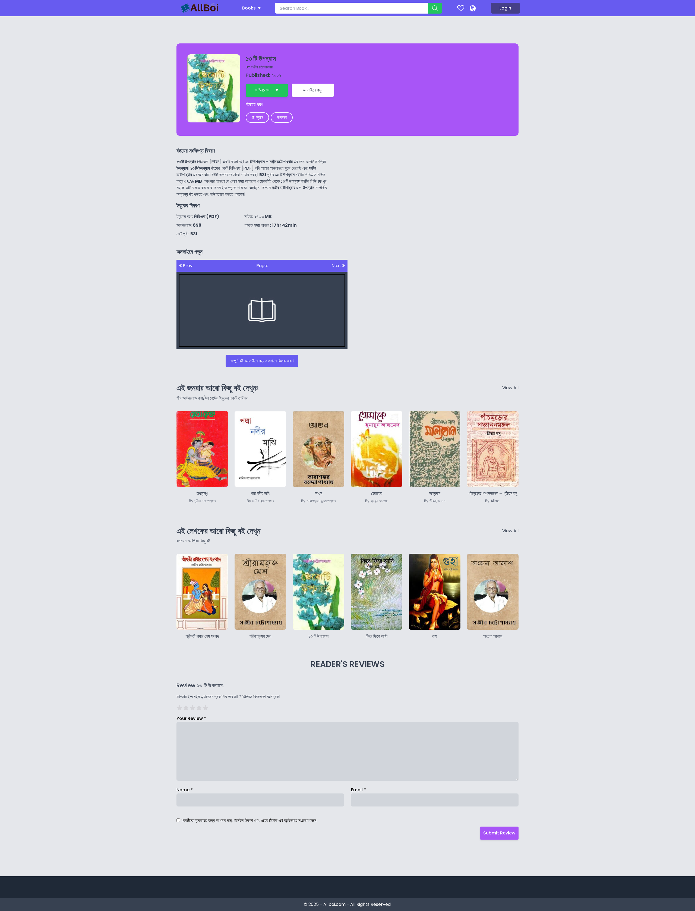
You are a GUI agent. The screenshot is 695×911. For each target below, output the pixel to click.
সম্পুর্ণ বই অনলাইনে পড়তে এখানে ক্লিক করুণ (261, 361)
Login (505, 8)
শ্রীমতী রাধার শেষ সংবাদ (202, 636)
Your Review (191, 718)
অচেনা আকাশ (492, 636)
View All (510, 388)
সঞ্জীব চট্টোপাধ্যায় (262, 67)
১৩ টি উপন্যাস (318, 636)
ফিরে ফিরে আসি (376, 636)
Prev (187, 265)
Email (358, 790)
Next (336, 265)
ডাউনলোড (262, 90)
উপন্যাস (257, 117)
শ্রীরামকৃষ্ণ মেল (260, 636)
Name (184, 790)
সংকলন (282, 117)
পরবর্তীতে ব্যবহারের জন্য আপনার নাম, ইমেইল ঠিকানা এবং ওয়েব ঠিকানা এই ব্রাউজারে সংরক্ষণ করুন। (249, 820)
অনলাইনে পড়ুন (312, 90)
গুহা (434, 636)
